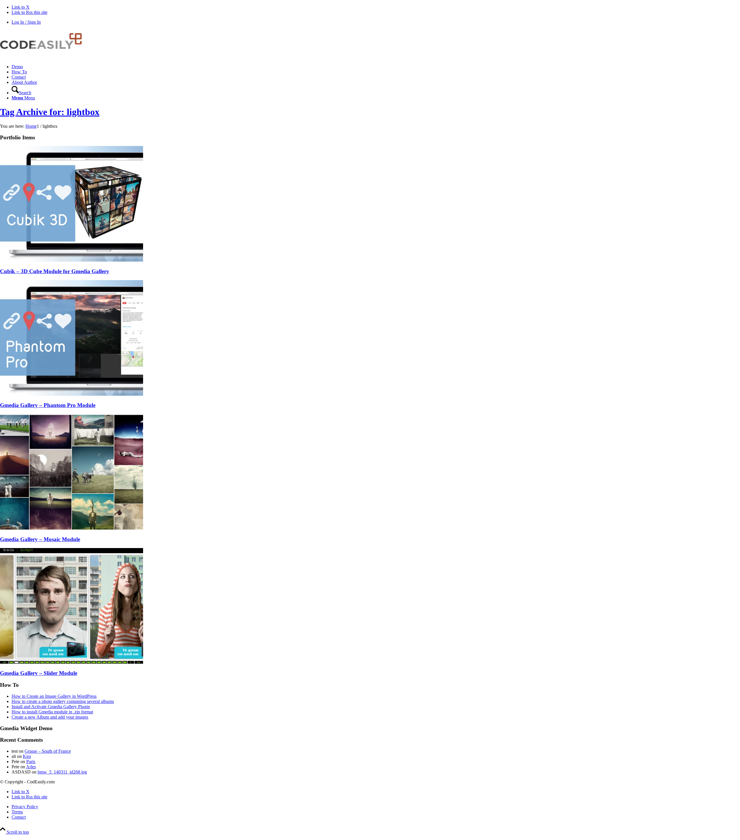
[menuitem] (376, 66)
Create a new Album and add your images (50, 717)
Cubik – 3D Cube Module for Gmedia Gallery (54, 271)
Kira (27, 756)
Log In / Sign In (26, 22)
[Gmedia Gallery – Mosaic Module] (71, 528)
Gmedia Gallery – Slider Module (38, 673)
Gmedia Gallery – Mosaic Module (40, 539)
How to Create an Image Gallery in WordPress (54, 696)
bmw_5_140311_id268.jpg (62, 771)
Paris (30, 761)
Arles (31, 766)
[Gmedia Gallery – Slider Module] (71, 662)
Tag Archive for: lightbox (49, 112)
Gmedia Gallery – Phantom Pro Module (47, 405)
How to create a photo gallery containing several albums (63, 701)
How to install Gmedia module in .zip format (52, 711)
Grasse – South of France (48, 751)
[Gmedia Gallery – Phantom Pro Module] (71, 394)
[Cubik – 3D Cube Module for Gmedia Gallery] (71, 260)
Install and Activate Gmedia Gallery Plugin (51, 706)
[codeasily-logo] (43, 56)
